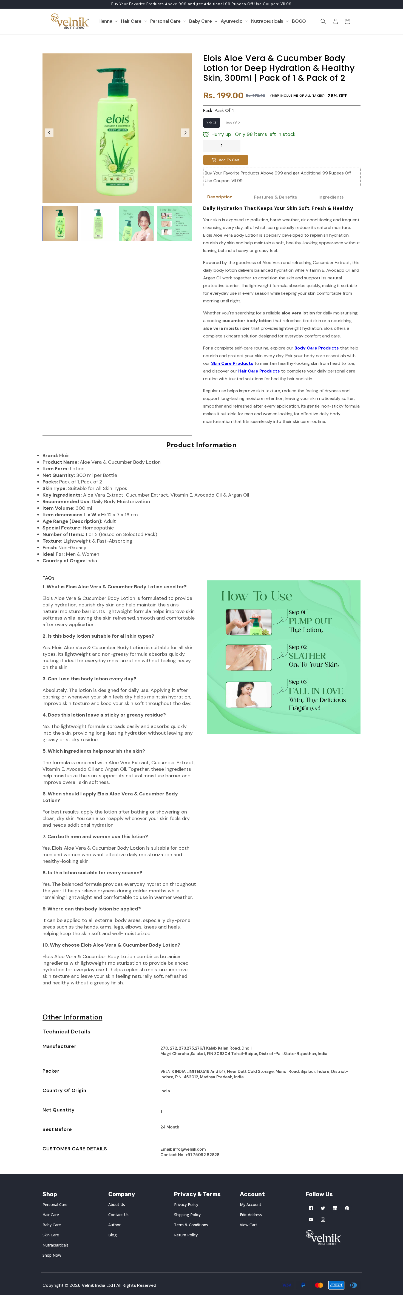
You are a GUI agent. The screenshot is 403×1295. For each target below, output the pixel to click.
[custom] (311, 1208)
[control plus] (236, 146)
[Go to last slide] (49, 132)
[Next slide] (185, 132)
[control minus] (207, 146)
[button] (108, 21)
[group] (60, 223)
